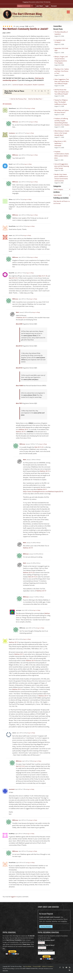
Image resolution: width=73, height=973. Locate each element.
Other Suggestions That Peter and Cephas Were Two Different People (61, 81)
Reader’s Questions (38, 84)
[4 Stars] (9, 26)
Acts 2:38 (19, 324)
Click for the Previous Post (18, 99)
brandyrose (12, 133)
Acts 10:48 (19, 385)
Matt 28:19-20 (13, 278)
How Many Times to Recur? (46, 945)
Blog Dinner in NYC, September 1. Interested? (60, 143)
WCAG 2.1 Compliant (47, 966)
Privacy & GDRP (37, 966)
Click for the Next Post (35, 99)
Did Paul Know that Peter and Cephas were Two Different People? (61, 92)
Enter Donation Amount (45, 950)
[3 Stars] (7, 26)
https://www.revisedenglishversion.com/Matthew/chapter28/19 (43, 491)
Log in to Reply (31, 108)
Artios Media (28, 966)
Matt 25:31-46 (43, 276)
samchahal (12, 789)
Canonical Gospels (17, 84)
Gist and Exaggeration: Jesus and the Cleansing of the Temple (61, 166)
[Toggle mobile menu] (68, 12)
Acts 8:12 (19, 346)
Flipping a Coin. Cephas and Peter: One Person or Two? (61, 71)
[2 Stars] (5, 26)
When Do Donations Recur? (46, 940)
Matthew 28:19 (21, 317)
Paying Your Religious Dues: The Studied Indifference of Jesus (61, 102)
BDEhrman (15, 122)
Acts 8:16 (19, 368)
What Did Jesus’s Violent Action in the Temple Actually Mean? (61, 133)
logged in (13, 896)
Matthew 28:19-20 (28, 572)
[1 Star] (3, 26)
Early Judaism (28, 84)
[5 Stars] (11, 26)
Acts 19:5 (19, 403)
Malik (17, 312)
